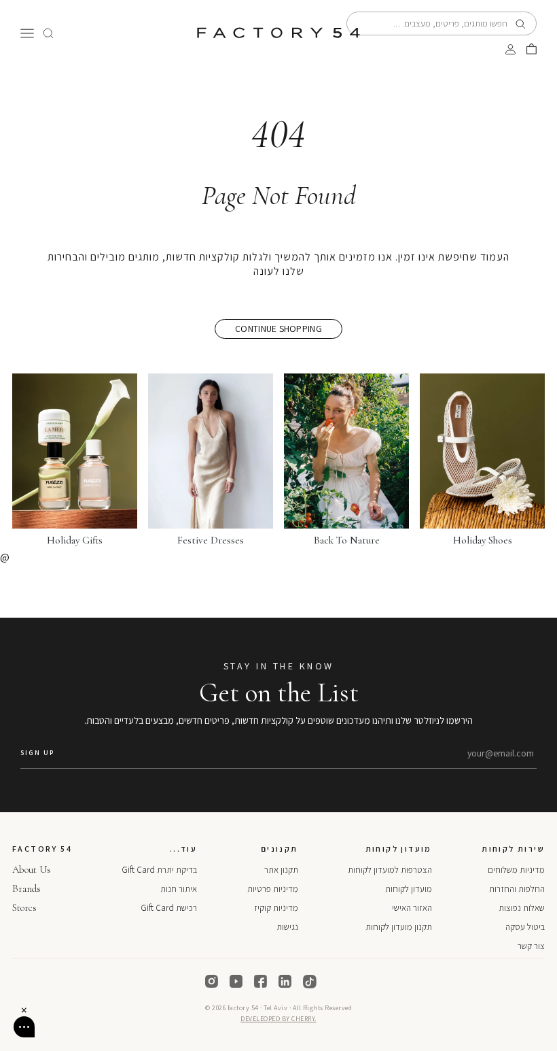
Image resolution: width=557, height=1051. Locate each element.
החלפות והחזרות (517, 889)
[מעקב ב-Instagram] (212, 981)
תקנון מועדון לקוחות (398, 927)
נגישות (287, 927)
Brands (26, 888)
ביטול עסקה (525, 927)
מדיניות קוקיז (276, 908)
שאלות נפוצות (522, 908)
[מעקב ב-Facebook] (261, 981)
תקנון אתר (281, 869)
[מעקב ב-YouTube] (236, 981)
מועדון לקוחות (408, 889)
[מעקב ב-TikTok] (310, 981)
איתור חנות (178, 889)
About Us (31, 869)
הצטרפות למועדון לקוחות (390, 869)
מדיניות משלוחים (516, 869)
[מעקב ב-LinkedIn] (285, 981)
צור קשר (531, 946)
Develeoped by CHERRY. (278, 1018)
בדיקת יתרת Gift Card (159, 869)
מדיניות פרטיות (272, 889)
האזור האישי (412, 908)
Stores (24, 907)
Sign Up (37, 752)
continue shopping (278, 328)
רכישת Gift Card (169, 908)
